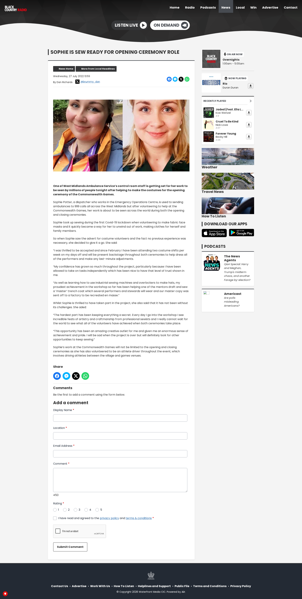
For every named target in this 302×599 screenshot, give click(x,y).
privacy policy (109, 518)
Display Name (63, 410)
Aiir (183, 592)
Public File (182, 586)
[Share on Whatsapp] (187, 79)
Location (60, 428)
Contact (290, 7)
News (225, 7)
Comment (61, 464)
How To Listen (124, 586)
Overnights (231, 59)
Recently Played (214, 101)
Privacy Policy (240, 586)
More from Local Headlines (98, 68)
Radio (190, 7)
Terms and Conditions (209, 586)
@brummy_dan (90, 81)
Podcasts (208, 7)
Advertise (270, 7)
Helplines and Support (154, 586)
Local (240, 7)
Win (253, 7)
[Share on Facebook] (169, 79)
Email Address (64, 446)
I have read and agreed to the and (106, 518)
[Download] (250, 85)
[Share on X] (181, 79)
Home (174, 7)
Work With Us (100, 586)
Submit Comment (70, 547)
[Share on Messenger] (175, 79)
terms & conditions (139, 518)
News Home (66, 68)
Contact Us (59, 586)
